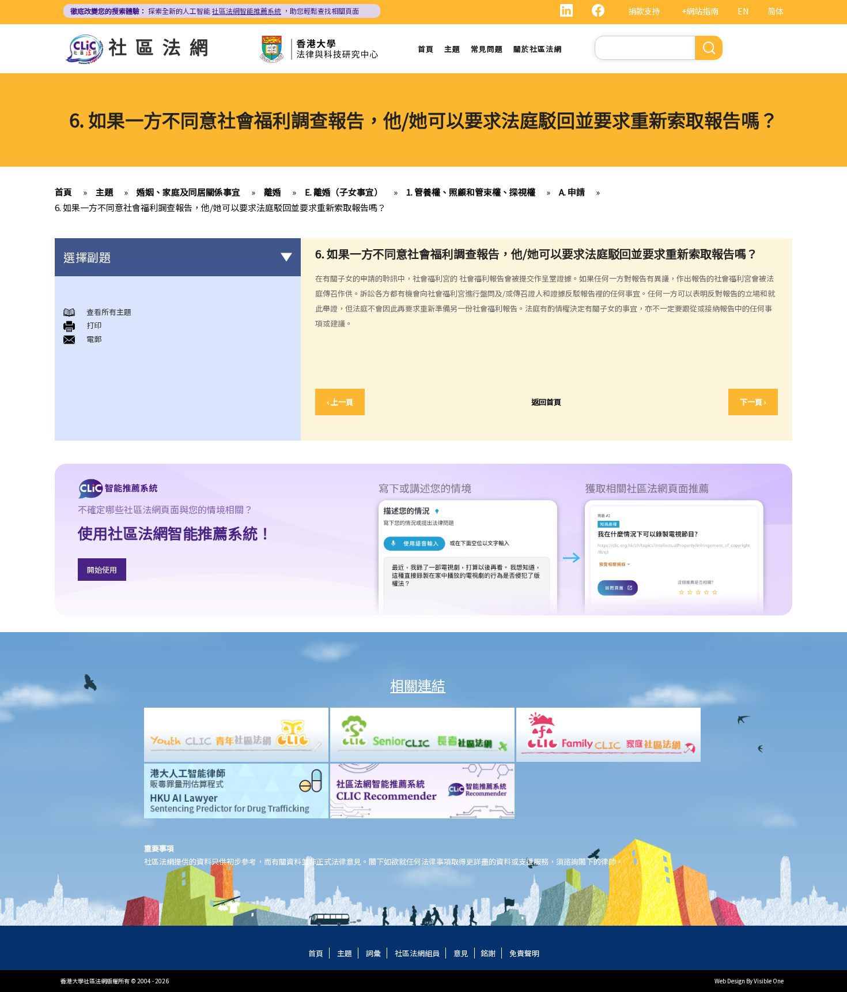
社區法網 (162, 46)
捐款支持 (644, 11)
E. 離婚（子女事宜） (344, 192)
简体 (775, 11)
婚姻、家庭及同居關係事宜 (188, 192)
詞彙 (373, 953)
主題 (452, 48)
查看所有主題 (108, 311)
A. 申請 (572, 192)
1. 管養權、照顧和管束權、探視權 (470, 192)
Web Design (729, 980)
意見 (460, 953)
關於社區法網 (537, 48)
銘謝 (488, 953)
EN (743, 11)
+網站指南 (700, 11)
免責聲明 (524, 953)
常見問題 (487, 48)
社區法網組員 (417, 953)
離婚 (272, 192)
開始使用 (102, 569)
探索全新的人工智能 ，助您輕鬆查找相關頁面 (214, 11)
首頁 (426, 48)
